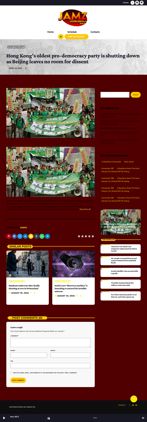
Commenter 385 (107, 188)
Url (11, 361)
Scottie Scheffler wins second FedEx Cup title (117, 128)
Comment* (14, 336)
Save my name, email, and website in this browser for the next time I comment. (45, 373)
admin (23, 228)
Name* (13, 350)
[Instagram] (137, 3)
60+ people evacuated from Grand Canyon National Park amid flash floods (124, 260)
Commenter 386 (107, 178)
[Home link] (73, 16)
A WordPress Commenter (111, 162)
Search (103, 90)
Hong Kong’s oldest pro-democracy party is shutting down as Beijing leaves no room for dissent (120, 227)
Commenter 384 (107, 198)
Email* (53, 350)
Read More (84, 209)
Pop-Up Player (76, 37)
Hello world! (129, 162)
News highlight (16, 47)
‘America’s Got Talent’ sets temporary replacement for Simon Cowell (124, 249)
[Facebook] (142, 3)
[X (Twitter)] (132, 3)
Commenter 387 (107, 168)
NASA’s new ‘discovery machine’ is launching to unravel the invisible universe (71, 288)
